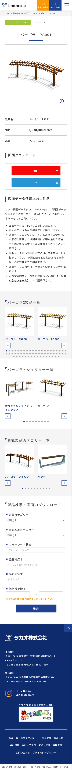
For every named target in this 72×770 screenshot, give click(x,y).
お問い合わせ (43, 7)
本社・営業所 (29, 745)
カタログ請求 (55, 7)
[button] (7, 345)
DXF (35, 182)
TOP (7, 13)
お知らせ (58, 737)
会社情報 (14, 745)
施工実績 (46, 737)
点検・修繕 (44, 745)
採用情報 (57, 745)
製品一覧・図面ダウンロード (25, 13)
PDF (35, 170)
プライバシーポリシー (44, 752)
